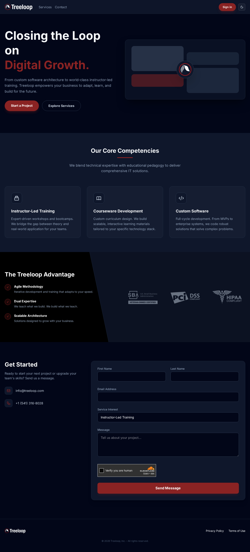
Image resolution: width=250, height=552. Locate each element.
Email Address (106, 389)
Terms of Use (237, 530)
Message (103, 429)
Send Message (168, 488)
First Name (104, 368)
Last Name (178, 368)
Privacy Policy (215, 530)
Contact (61, 7)
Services (45, 7)
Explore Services (61, 106)
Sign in (227, 7)
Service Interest (107, 409)
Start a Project (22, 106)
